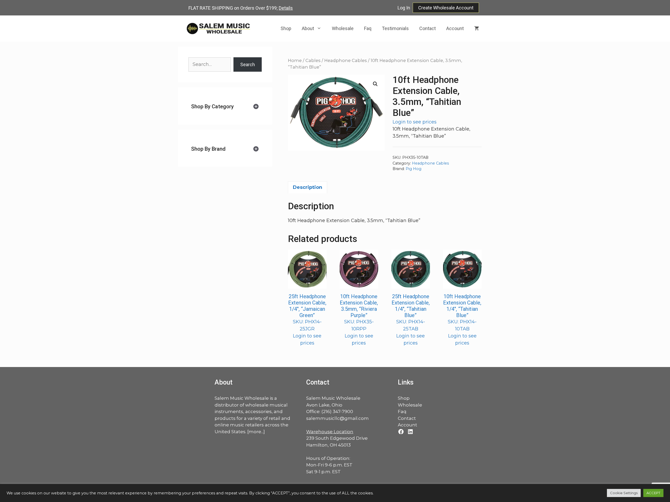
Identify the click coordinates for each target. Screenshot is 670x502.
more (255, 431)
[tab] (225, 106)
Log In (404, 7)
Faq (367, 28)
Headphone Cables (345, 60)
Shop (286, 28)
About (308, 28)
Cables (313, 60)
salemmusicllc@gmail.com (337, 418)
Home (295, 60)
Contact (427, 28)
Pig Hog (413, 168)
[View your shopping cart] (476, 28)
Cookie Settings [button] (624, 493)
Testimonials (395, 28)
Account (455, 28)
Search (247, 64)
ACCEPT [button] (653, 493)
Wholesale (343, 28)
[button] (375, 84)
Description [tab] (307, 187)
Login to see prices (415, 122)
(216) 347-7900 (337, 411)
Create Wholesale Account (445, 7)
